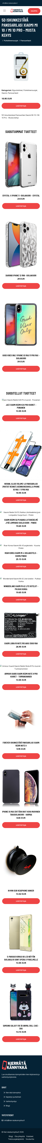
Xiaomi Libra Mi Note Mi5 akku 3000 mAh (21, 643)
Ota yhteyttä (20, 1136)
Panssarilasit (26, 40)
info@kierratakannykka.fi (9, 3)
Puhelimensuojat (11, 40)
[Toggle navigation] (4, 11)
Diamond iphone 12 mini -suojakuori (21, 275)
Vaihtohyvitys (11, 1101)
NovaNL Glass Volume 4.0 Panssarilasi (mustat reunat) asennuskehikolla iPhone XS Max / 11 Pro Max (21, 486)
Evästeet (29, 1136)
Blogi (8, 1106)
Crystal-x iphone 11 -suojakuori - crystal (21, 195)
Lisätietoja (21, 106)
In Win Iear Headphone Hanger (21, 890)
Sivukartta (30, 1139)
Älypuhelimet (17, 90)
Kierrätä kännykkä (13, 1092)
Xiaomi (4, 93)
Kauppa (34, 11)
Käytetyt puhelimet (13, 1097)
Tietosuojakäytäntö (16, 1139)
